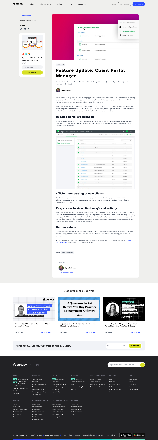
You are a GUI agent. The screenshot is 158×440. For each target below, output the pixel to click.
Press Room (132, 384)
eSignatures (55, 389)
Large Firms (36, 404)
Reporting (35, 387)
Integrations (16, 414)
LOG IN (114, 4)
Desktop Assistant (57, 414)
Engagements (17, 385)
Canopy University (57, 409)
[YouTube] (41, 365)
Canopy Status (133, 389)
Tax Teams (35, 417)
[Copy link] (21, 29)
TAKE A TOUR (124, 4)
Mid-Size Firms (37, 406)
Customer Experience (58, 406)
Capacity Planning (38, 389)
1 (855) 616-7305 (36, 435)
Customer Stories (95, 387)
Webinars (112, 381)
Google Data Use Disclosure (85, 435)
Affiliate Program (76, 409)
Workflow (16, 391)
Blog (110, 379)
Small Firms (36, 409)
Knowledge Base (57, 417)
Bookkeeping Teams (38, 419)
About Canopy (133, 379)
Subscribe (135, 346)
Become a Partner (76, 406)
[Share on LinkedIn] (25, 29)
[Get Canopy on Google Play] (139, 435)
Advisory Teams (37, 414)
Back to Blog (27, 15)
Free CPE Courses (115, 389)
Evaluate (60, 4)
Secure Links (56, 392)
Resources (82, 4)
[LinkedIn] (30, 365)
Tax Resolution (36, 394)
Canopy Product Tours (20, 409)
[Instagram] (37, 365)
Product (31, 4)
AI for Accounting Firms (78, 387)
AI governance (17, 411)
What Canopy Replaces (97, 384)
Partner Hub (75, 404)
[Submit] (142, 365)
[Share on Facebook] (28, 29)
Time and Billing (37, 379)
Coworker (77, 379)
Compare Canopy (95, 381)
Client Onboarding (57, 387)
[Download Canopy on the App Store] (125, 435)
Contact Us (132, 387)
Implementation (57, 404)
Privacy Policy (67, 435)
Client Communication (59, 384)
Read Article (45, 332)
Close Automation (21, 379)
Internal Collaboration (39, 384)
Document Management (20, 388)
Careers (131, 381)
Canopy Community (58, 411)
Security (73, 389)
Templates (16, 393)
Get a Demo (139, 4)
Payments (35, 381)
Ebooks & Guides (114, 384)
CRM (72, 384)
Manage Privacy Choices (106, 435)
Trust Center (17, 417)
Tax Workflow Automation (20, 382)
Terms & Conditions (52, 435)
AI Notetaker (58, 379)
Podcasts (112, 387)
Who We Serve (45, 4)
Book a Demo (17, 406)
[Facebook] (34, 365)
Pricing (72, 4)
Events (111, 392)
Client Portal (56, 381)
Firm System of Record (78, 381)
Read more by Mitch (66, 273)
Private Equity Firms (38, 411)
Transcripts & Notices (39, 392)
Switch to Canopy (95, 379)
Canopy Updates (67, 252)
